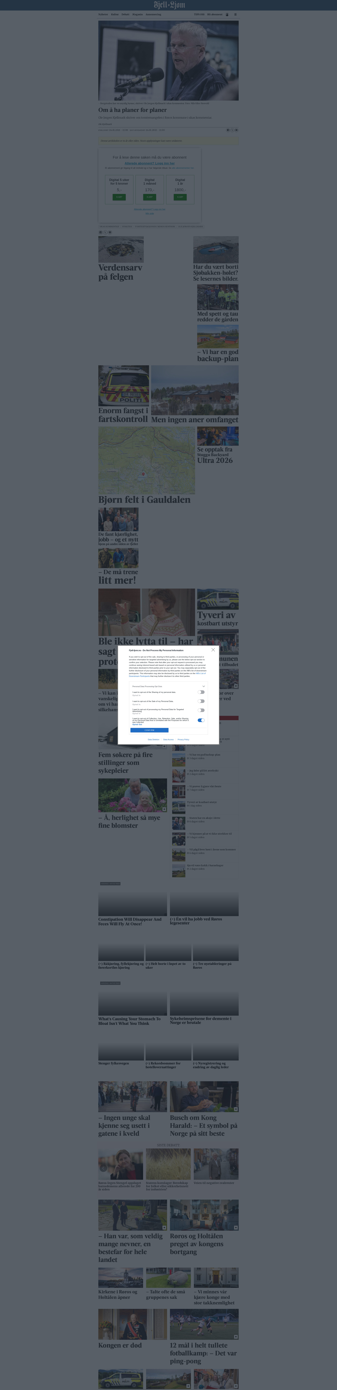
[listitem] (168, 686)
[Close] (214, 650)
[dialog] (168, 695)
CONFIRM (149, 730)
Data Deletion (153, 739)
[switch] (201, 692)
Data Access (168, 739)
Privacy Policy (183, 739)
